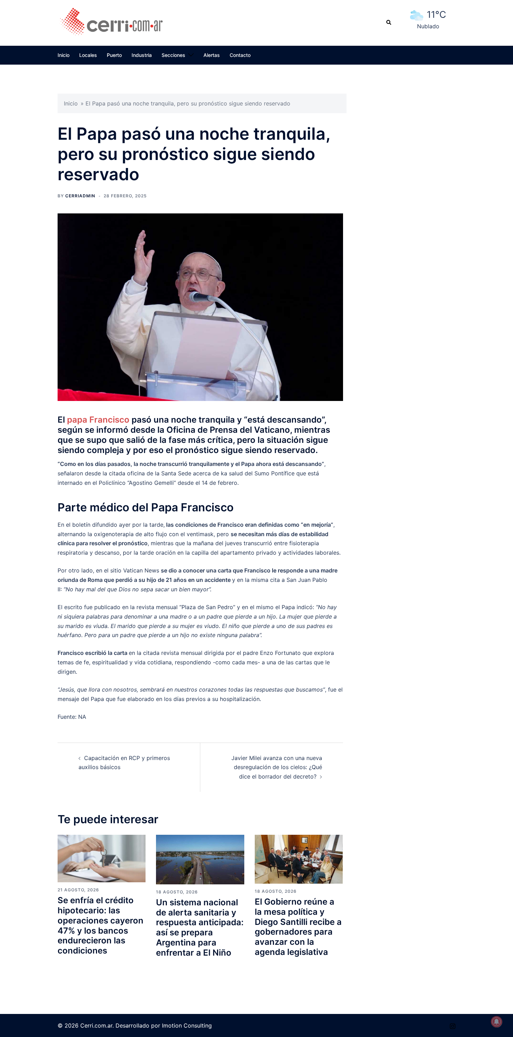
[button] (389, 22)
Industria (142, 55)
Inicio (63, 55)
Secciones (173, 55)
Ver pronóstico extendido (428, 34)
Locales (88, 55)
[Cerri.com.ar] (111, 22)
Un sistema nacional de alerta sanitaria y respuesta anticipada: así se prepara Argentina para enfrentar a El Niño (200, 927)
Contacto (240, 55)
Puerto (114, 55)
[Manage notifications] (496, 1021)
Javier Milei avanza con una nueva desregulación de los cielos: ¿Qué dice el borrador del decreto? (276, 767)
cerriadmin (80, 195)
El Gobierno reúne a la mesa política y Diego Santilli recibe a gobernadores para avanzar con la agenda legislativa (298, 927)
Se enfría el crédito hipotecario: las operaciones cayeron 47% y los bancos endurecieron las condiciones (100, 925)
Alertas (211, 55)
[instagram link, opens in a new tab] (452, 1025)
